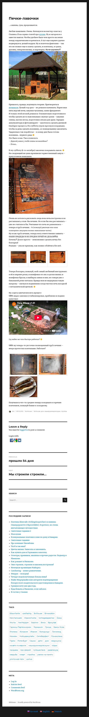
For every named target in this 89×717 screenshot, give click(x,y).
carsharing (26, 613)
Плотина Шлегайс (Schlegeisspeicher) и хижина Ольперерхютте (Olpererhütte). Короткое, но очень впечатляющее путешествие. (34, 525)
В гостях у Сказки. (19, 592)
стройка (64, 411)
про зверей (25, 650)
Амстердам (23, 623)
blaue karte (15, 613)
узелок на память (45, 655)
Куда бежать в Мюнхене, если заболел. (28, 589)
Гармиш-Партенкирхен (20, 627)
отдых (54, 645)
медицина (56, 641)
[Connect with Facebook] (12, 440)
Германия (38, 627)
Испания (24, 632)
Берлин (34, 623)
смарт (22, 655)
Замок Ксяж (59, 627)
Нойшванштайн (27, 636)
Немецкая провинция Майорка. (26, 568)
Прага (12, 641)
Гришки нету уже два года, (23, 586)
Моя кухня (16, 534)
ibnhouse (37, 411)
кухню (42, 34)
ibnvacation (50, 613)
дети (40, 641)
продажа (14, 650)
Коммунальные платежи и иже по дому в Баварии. (34, 537)
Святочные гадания (20, 540)
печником (13, 107)
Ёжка (59, 618)
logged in (24, 430)
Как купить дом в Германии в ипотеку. (29, 552)
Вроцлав (52, 623)
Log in (13, 681)
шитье (29, 659)
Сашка (32, 641)
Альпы (13, 623)
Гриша (48, 627)
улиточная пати (17, 659)
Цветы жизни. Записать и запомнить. (28, 549)
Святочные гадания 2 (21, 531)
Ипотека (13, 632)
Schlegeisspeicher (46, 618)
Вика (43, 623)
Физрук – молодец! (20, 574)
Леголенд (56, 632)
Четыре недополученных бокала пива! (29, 577)
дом (42, 411)
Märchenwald (16, 618)
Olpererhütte (30, 618)
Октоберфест (43, 636)
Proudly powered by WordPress (29, 702)
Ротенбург (22, 641)
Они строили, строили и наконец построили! (32, 564)
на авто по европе (18, 645)
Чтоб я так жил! (18, 546)
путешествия (39, 650)
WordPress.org (17, 690)
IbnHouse (28, 411)
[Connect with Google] (16, 440)
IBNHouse (12, 702)
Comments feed (18, 687)
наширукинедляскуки (52, 411)
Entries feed (16, 684)
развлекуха (53, 650)
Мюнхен (13, 636)
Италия (33, 632)
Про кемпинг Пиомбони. (22, 543)
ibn (13, 411)
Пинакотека (56, 636)
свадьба (13, 655)
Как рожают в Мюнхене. (22, 561)
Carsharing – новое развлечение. (26, 571)
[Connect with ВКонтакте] (19, 440)
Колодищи (44, 632)
